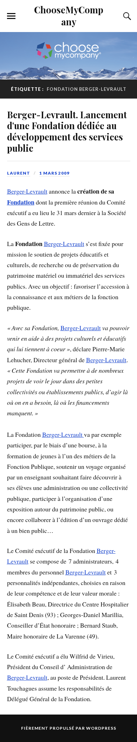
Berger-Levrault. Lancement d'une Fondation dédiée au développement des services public (67, 131)
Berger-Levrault (27, 191)
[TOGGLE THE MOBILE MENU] (11, 16)
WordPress (101, 728)
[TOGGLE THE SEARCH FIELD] (126, 16)
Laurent (18, 173)
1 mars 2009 (54, 173)
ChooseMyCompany (68, 15)
